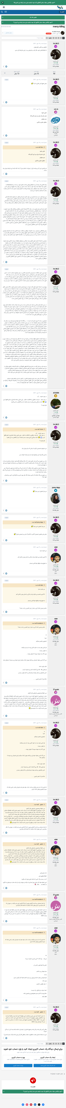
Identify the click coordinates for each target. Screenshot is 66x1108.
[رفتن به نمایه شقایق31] (56, 700)
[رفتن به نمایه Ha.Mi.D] (62, 33)
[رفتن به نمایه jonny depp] (56, 498)
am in (56, 109)
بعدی (50, 38)
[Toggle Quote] (44, 147)
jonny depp (56, 487)
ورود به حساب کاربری (18, 1066)
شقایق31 (56, 689)
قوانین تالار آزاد (33, 17)
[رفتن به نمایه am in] (56, 120)
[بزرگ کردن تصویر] (32, 84)
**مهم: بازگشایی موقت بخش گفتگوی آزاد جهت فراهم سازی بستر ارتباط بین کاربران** (34, 3)
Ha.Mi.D (54, 32)
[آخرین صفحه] (47, 38)
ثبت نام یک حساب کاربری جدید (48, 1066)
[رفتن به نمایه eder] (56, 558)
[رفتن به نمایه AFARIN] (56, 404)
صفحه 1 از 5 (40, 38)
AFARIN (56, 393)
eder (56, 547)
